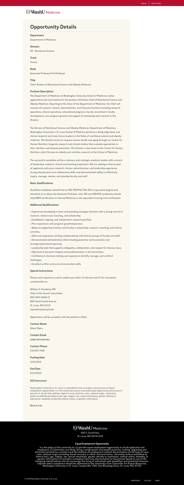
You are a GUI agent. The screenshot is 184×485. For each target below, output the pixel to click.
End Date (35, 369)
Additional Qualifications (44, 205)
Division (34, 47)
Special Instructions (41, 271)
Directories (156, 3)
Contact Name (38, 324)
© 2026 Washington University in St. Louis (40, 479)
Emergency (135, 480)
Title (32, 80)
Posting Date (37, 357)
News (157, 480)
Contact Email (38, 335)
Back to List (36, 406)
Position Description (41, 91)
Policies (147, 480)
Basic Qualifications (41, 183)
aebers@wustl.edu (40, 340)
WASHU (144, 3)
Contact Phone (38, 346)
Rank (33, 69)
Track (33, 58)
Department (37, 35)
